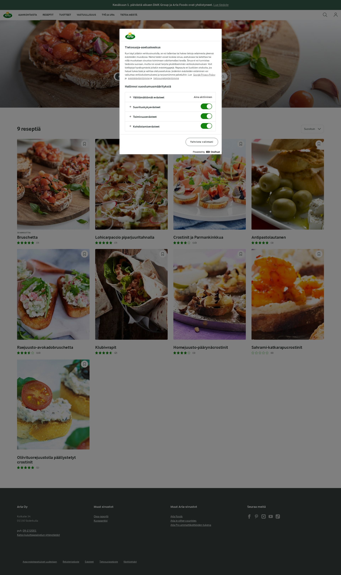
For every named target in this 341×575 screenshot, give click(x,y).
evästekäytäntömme (139, 78)
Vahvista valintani (201, 141)
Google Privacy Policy (204, 74)
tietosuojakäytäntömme (166, 78)
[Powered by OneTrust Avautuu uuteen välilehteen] (206, 152)
